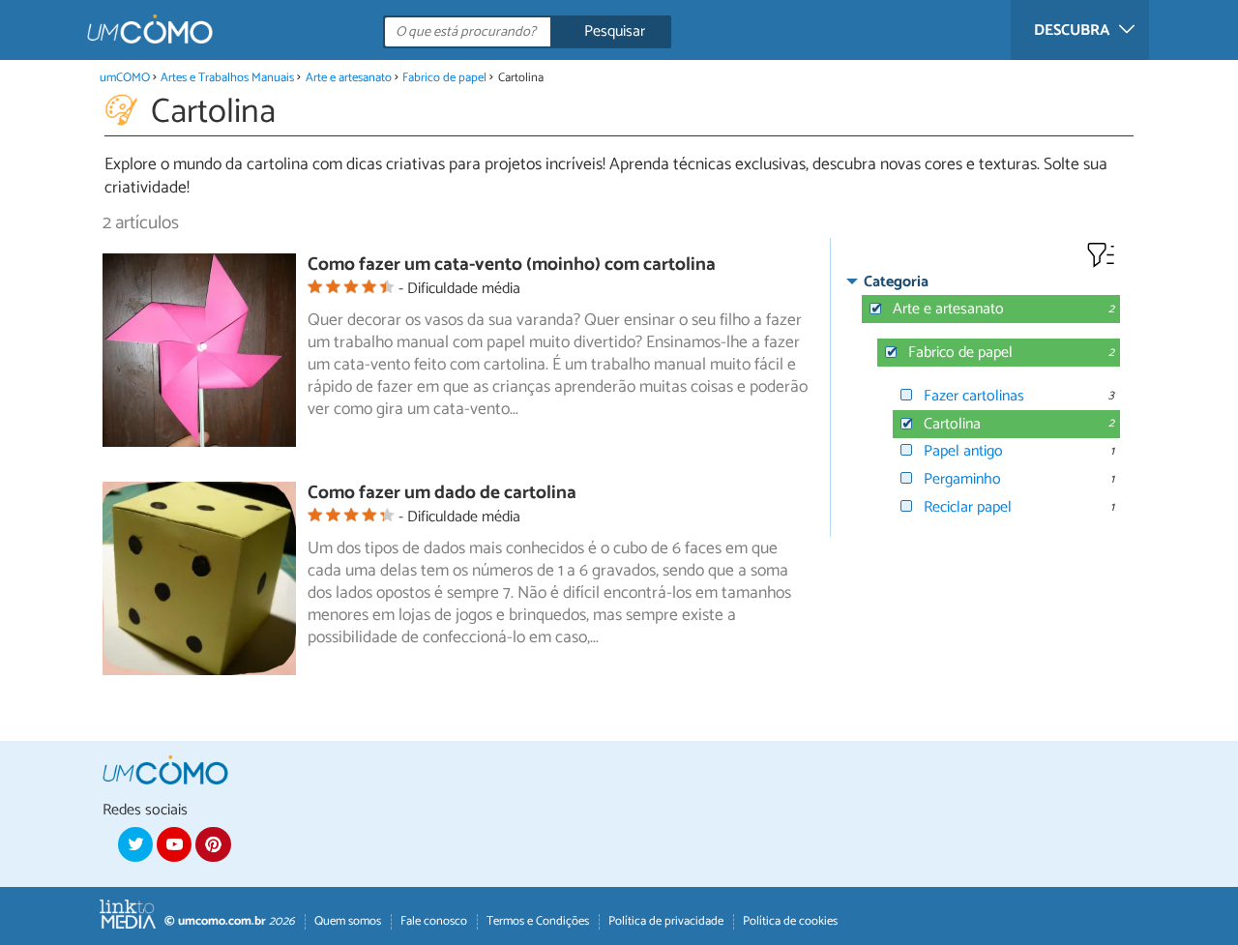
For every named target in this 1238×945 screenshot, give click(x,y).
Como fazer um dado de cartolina (442, 493)
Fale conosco (433, 921)
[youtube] (174, 844)
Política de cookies (790, 921)
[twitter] (135, 844)
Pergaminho (962, 479)
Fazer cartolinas (974, 396)
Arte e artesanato (349, 78)
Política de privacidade (665, 921)
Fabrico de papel (444, 78)
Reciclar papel (968, 507)
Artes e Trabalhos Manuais (227, 78)
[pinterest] (212, 844)
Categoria (896, 282)
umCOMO (125, 78)
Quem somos (347, 921)
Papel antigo (963, 451)
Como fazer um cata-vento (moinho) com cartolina (512, 264)
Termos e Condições (537, 921)
